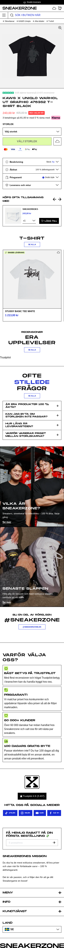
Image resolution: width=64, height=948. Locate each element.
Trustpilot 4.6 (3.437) (33, 796)
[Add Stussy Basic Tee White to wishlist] (58, 252)
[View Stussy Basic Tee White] (32, 279)
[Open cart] (60, 8)
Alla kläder (39, 21)
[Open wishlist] (54, 8)
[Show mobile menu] (4, 15)
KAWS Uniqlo (25, 21)
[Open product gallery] (32, 56)
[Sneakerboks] (13, 216)
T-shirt (51, 21)
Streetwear (9, 21)
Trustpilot (5, 357)
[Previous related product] (54, 199)
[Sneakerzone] (32, 782)
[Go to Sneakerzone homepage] (18, 8)
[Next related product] (59, 199)
